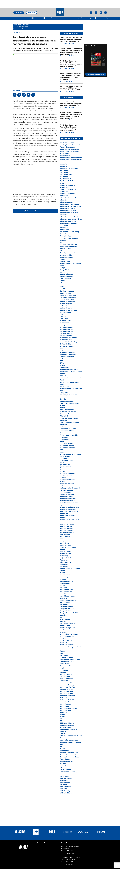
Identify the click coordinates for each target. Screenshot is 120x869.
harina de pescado (67, 486)
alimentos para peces (68, 221)
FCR (61, 426)
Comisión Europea (67, 291)
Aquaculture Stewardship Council (69, 233)
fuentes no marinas (67, 448)
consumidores (65, 293)
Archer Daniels (65, 236)
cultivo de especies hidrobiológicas (67, 303)
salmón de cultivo (67, 683)
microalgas (64, 566)
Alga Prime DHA (66, 174)
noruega (63, 585)
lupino (62, 549)
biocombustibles (66, 257)
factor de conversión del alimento (69, 423)
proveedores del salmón (69, 649)
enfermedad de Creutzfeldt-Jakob (71, 379)
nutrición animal (66, 592)
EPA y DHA (64, 393)
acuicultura (64, 166)
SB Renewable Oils (67, 723)
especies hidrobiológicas (69, 403)
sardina (63, 714)
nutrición (63, 587)
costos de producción (68, 297)
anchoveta (64, 227)
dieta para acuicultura (68, 325)
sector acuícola (66, 727)
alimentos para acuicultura (70, 217)
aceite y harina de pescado (70, 145)
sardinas (63, 717)
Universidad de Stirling (68, 772)
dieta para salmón (67, 329)
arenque (63, 240)
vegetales (63, 780)
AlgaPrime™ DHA (66, 181)
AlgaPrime (64, 177)
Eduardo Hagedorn (67, 357)
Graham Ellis (64, 458)
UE (61, 767)
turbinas (63, 765)
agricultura (64, 170)
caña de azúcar (66, 278)
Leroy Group (64, 543)
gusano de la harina (67, 479)
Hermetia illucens (66, 492)
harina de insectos (67, 484)
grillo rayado (64, 469)
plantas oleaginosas (67, 628)
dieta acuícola (65, 321)
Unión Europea (65, 770)
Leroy (62, 541)
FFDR (62, 441)
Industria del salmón (68, 501)
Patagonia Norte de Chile (69, 613)
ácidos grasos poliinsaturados (71, 157)
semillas (63, 731)
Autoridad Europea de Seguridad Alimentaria (68, 245)
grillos (62, 471)
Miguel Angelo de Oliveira (70, 568)
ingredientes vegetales (69, 511)
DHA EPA (63, 316)
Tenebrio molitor (66, 761)
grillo (62, 462)
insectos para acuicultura (69, 520)
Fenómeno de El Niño (68, 429)
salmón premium (66, 693)
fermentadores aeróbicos (69, 435)
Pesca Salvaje (65, 619)
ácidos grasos (65, 155)
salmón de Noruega (67, 685)
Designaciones (80, 18)
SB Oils (62, 721)
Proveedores (67, 18)
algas (62, 183)
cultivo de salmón (67, 306)
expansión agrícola (67, 409)
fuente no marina (66, 443)
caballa (62, 272)
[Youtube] (105, 12)
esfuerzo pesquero (67, 401)
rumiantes (64, 670)
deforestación (65, 312)
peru (61, 617)
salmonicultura (65, 704)
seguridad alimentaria (68, 729)
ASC (61, 242)
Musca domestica (66, 581)
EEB (61, 359)
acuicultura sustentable (69, 168)
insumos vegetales (67, 530)
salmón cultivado (66, 678)
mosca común (65, 575)
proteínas (63, 642)
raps (61, 653)
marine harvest (65, 554)
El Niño (62, 365)
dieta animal (64, 323)
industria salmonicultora (69, 503)
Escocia (63, 399)
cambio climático (66, 276)
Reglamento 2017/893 (68, 662)
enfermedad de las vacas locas (69, 383)
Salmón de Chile (66, 681)
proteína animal (66, 640)
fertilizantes (64, 439)
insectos (63, 518)
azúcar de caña (66, 249)
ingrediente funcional (68, 505)
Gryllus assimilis (66, 475)
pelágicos (63, 615)
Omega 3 (63, 598)
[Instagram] (101, 12)
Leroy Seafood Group (68, 547)
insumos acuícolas (67, 524)
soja (61, 744)
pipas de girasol (66, 626)
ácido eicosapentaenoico (69, 151)
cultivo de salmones (67, 308)
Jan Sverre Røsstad (67, 532)
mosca (62, 573)
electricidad (64, 367)
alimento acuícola (66, 202)
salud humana (65, 710)
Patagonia (64, 604)
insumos (63, 522)
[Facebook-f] (96, 12)
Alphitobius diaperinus (68, 223)
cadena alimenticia (67, 274)
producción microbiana (69, 634)
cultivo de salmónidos (68, 310)
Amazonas (64, 225)
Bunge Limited (65, 270)
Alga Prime (64, 172)
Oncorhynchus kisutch (68, 600)
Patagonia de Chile (67, 609)
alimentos (63, 215)
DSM (61, 348)
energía (63, 376)
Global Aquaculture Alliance (70, 454)
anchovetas (64, 229)
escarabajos (64, 397)
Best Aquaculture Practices (70, 253)
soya (61, 746)
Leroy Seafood (65, 545)
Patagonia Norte (66, 611)
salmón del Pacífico (67, 687)
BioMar (62, 259)
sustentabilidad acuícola (69, 753)
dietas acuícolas (66, 333)
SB (61, 719)
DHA (61, 314)
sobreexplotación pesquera (70, 742)
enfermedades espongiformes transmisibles (71, 387)
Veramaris (63, 784)
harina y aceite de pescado (70, 488)
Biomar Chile (65, 261)
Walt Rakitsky (65, 791)
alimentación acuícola (68, 198)
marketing (64, 556)
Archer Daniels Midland (69, 238)
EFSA (62, 363)
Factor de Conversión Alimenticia (68, 415)
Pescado (63, 621)
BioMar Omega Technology (70, 263)
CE (61, 282)
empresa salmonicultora (69, 369)
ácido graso (64, 153)
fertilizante (64, 437)
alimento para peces (67, 208)
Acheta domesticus (67, 147)
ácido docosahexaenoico (69, 149)
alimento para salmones (69, 213)
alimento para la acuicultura (70, 206)
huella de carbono (67, 494)
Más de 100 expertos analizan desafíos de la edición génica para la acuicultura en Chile (71, 39)
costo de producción (68, 295)
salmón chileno (66, 674)
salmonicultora (65, 702)
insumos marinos (66, 528)
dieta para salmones (67, 331)
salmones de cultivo (67, 700)
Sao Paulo (63, 712)
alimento (63, 200)
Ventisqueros (65, 782)
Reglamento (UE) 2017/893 (70, 659)
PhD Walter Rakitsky (67, 623)
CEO (61, 285)
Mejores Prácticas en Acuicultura (68, 559)
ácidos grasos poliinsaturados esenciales (71, 161)
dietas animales (66, 335)
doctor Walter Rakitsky (68, 342)
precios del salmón (67, 630)
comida (63, 289)
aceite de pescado (67, 143)
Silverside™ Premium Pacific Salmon (71, 737)
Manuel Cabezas (66, 551)
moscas (63, 579)
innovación (64, 513)
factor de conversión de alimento (69, 419)
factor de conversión (68, 412)
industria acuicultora (68, 498)
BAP (61, 251)
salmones (63, 698)
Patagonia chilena (67, 606)
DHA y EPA (64, 318)
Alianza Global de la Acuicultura (67, 186)
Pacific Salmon (65, 602)
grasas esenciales (66, 460)
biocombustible (66, 255)
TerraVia (63, 763)
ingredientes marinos (68, 509)
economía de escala (67, 352)
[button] (15, 95)
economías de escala (68, 354)
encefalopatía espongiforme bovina (71, 372)
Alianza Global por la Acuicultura (67, 195)
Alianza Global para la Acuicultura (68, 190)
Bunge (62, 268)
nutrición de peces (67, 594)
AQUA (91, 18)
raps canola (64, 655)
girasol (62, 452)
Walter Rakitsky (66, 793)
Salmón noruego (66, 689)
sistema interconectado (69, 740)
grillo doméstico (66, 467)
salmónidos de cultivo (68, 708)
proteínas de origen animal (70, 647)
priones (63, 632)
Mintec (62, 570)
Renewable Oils (66, 666)
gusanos (63, 482)
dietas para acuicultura (68, 337)
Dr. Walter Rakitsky (67, 346)
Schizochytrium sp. (67, 725)
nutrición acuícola (67, 590)
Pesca (40, 18)
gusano (63, 477)
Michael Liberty (66, 562)
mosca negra (65, 577)
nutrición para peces (67, 596)
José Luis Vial (65, 537)
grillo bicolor (65, 465)
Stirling (62, 748)
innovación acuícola (67, 515)
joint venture (65, 534)
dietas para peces (66, 340)
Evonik (62, 407)
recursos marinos (66, 657)
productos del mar (67, 636)
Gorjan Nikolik (65, 456)
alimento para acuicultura (69, 204)
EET (61, 361)
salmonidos (64, 706)
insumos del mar (66, 526)
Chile (62, 287)
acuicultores (64, 164)
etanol (62, 405)
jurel (61, 539)
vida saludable (65, 786)
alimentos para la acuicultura (71, 219)
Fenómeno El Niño (67, 431)
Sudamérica (64, 750)
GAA (61, 450)
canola (62, 280)
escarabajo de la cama (68, 395)
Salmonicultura (25, 18)
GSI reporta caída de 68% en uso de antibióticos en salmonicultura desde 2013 (71, 88)
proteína (63, 638)
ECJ (61, 350)
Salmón (63, 672)
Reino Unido (64, 664)
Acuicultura (52, 18)
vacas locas (64, 776)
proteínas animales (67, 645)
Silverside (63, 734)
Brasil (62, 265)
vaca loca (63, 774)
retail (62, 668)
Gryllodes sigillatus (67, 473)
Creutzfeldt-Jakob (67, 299)
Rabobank (63, 651)
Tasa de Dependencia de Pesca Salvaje (69, 758)
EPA (61, 390)
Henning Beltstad (66, 490)
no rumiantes (65, 583)
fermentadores (65, 433)
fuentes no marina (67, 446)
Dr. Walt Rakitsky (66, 344)
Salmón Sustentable (67, 695)
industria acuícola (66, 496)
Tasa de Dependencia (68, 755)
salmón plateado (66, 691)
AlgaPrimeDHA (65, 179)
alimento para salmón (68, 210)
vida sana (63, 789)
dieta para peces (66, 327)
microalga (64, 564)
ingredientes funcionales (69, 507)
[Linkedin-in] (91, 12)
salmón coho (65, 676)
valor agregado (66, 778)
